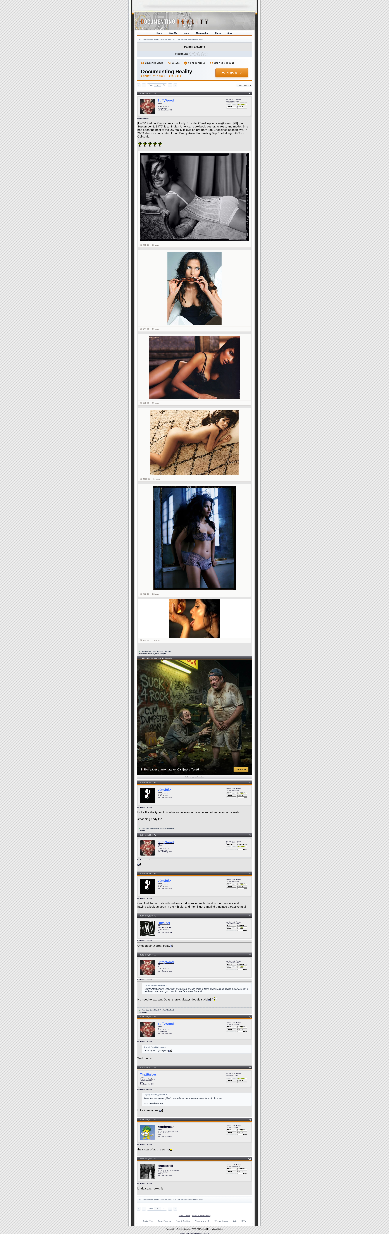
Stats (229, 33)
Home (159, 33)
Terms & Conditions (183, 1221)
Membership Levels (202, 1221)
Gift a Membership (221, 1221)
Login (186, 33)
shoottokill (165, 1165)
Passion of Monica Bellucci (201, 1216)
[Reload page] (140, 39)
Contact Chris (148, 1221)
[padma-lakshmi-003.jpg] (194, 367)
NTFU (243, 1221)
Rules (218, 33)
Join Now (229, 72)
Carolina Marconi (184, 1216)
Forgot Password (164, 1221)
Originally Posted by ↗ (155, 985)
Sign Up (173, 33)
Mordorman (166, 1126)
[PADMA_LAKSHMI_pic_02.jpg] (194, 197)
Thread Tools (243, 85)
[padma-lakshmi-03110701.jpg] (194, 538)
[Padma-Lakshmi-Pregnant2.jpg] (194, 288)
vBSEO (206, 1233)
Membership (202, 33)
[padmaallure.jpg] (194, 442)
